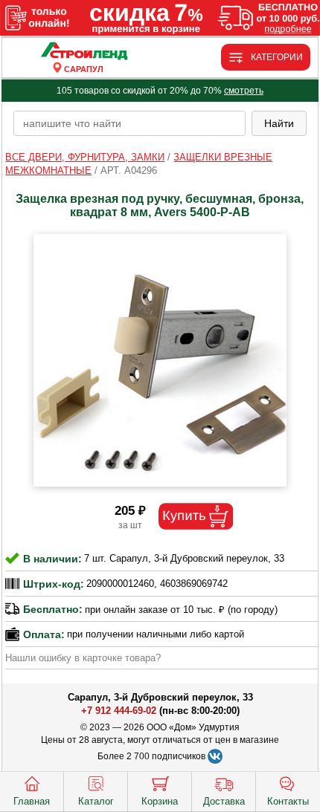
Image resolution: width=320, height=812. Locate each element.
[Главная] (84, 52)
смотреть (243, 90)
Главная (31, 801)
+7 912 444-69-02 (118, 710)
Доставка (224, 801)
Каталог (96, 801)
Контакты (288, 801)
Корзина (159, 801)
